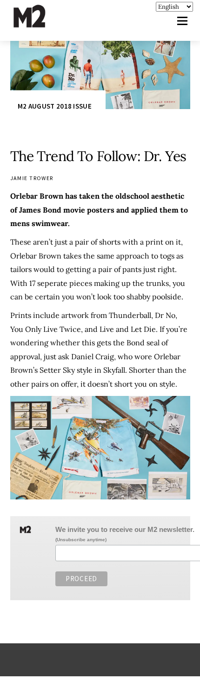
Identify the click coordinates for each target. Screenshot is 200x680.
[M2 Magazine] (39, 23)
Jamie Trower (31, 178)
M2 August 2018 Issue (55, 106)
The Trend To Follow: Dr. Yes (98, 156)
